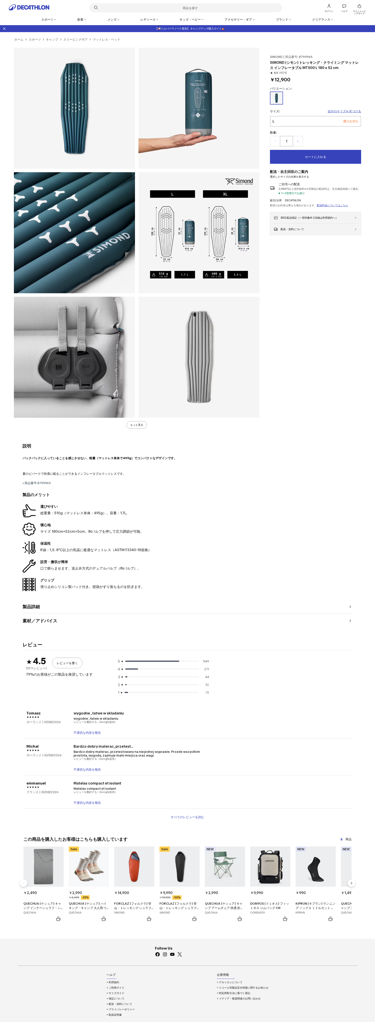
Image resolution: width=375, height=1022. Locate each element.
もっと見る (136, 424)
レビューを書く (67, 663)
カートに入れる (315, 157)
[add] (298, 141)
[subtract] (275, 141)
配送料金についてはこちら (332, 205)
